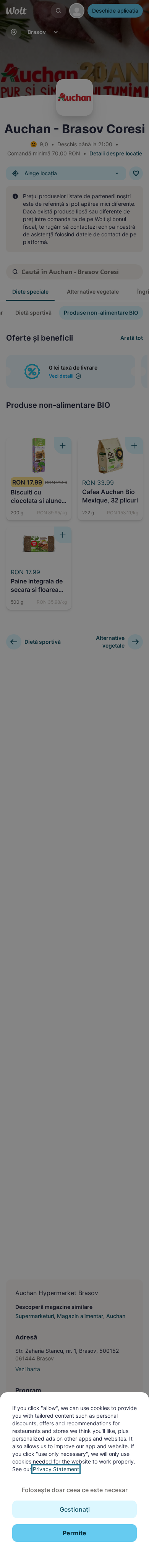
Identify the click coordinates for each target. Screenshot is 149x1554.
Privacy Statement (56, 1469)
